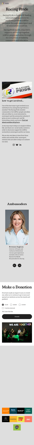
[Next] (19, 265)
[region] (17, 239)
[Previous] (14, 265)
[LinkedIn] (20, 145)
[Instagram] (14, 145)
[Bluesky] (17, 145)
